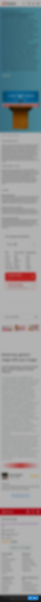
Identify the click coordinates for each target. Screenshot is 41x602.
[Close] (37, 10)
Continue (20, 45)
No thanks (20, 51)
